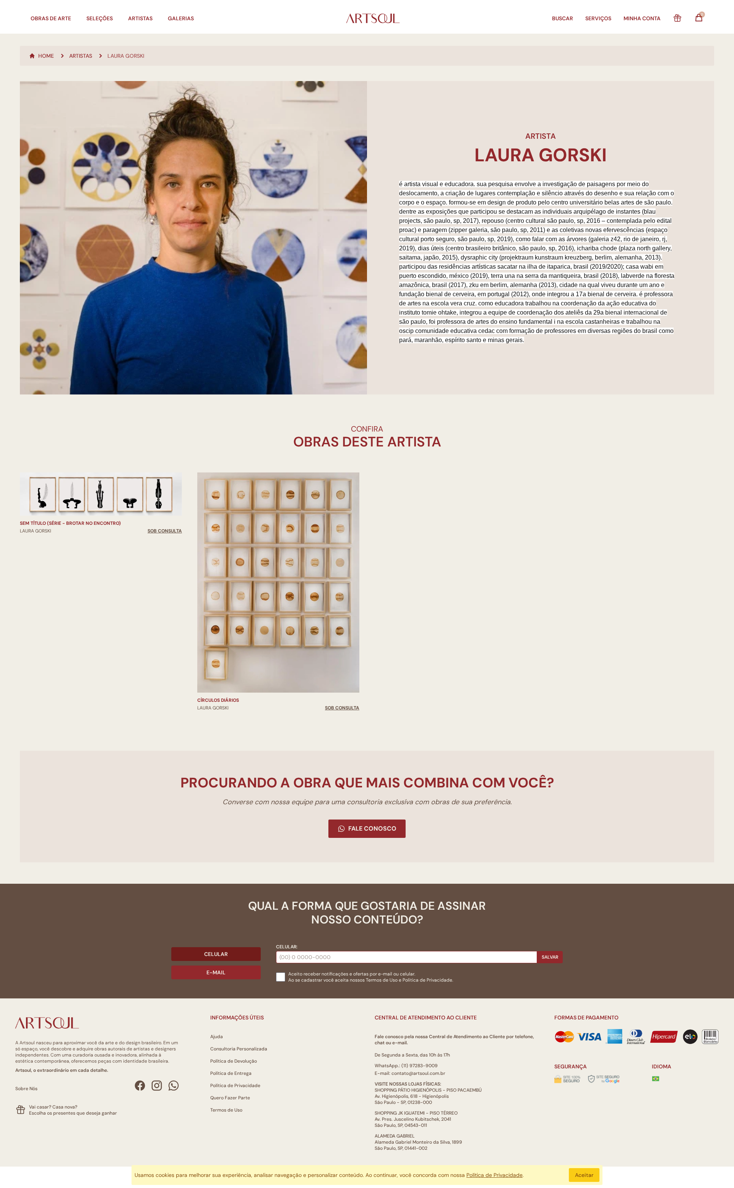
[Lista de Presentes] (677, 18)
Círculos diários (218, 700)
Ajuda (216, 1037)
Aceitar (584, 1175)
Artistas (140, 18)
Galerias (181, 18)
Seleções (99, 18)
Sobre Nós (26, 1089)
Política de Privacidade (235, 1086)
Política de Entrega (231, 1073)
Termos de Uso (382, 980)
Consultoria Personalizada (238, 1049)
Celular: (286, 947)
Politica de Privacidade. (428, 980)
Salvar (550, 957)
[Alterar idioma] (655, 1079)
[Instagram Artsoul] (157, 1085)
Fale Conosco (372, 828)
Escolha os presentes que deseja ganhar (73, 1113)
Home (46, 55)
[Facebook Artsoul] (140, 1085)
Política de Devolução (233, 1061)
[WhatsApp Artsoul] (173, 1085)
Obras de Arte (51, 18)
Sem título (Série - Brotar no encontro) (70, 523)
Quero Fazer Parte (230, 1098)
